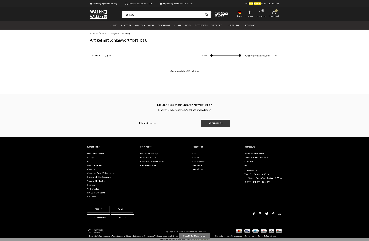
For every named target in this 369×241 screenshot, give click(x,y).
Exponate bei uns (94, 165)
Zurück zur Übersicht (98, 33)
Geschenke (164, 25)
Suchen (207, 14)
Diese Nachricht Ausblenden (194, 236)
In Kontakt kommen (95, 153)
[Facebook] (254, 214)
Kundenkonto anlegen (149, 153)
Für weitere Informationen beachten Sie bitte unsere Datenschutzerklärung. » (246, 236)
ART (89, 161)
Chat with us (99, 217)
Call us (98, 209)
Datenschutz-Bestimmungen (99, 177)
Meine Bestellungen (148, 157)
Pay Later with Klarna (96, 193)
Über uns (234, 25)
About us (91, 169)
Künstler (126, 25)
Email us (122, 209)
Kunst (113, 25)
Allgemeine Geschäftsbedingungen (101, 173)
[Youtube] (279, 214)
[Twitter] (266, 214)
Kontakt (250, 25)
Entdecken (201, 25)
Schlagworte (115, 33)
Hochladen (91, 185)
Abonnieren (215, 123)
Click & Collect (93, 189)
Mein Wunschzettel (148, 165)
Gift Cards (91, 196)
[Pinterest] (273, 214)
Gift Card (216, 25)
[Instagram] (260, 214)
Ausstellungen (182, 25)
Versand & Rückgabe (96, 181)
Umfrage (90, 157)
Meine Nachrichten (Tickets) (152, 161)
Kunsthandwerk (145, 25)
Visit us (122, 217)
